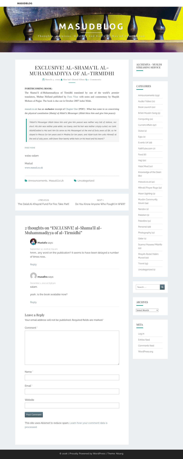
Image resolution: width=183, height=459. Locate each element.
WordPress (99, 453)
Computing (143, 119)
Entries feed (144, 339)
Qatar (141, 238)
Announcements (37, 180)
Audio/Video (144, 101)
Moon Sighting (145, 193)
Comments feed (146, 345)
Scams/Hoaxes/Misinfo (150, 244)
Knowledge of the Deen (149, 172)
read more (29, 148)
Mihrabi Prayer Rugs (148, 187)
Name (29, 371)
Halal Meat (143, 166)
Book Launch (144, 107)
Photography (144, 232)
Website (29, 399)
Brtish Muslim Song (147, 113)
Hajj (140, 160)
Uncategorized (86, 180)
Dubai (141, 131)
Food (140, 154)
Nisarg (119, 453)
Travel (141, 263)
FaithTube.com (145, 148)
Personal (142, 226)
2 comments (94, 79)
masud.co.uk (31, 109)
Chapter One (72, 109)
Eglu (140, 136)
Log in (141, 333)
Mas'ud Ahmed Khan (74, 79)
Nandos (142, 209)
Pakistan (142, 215)
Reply (33, 264)
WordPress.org (145, 351)
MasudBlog (24, 3)
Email (28, 385)
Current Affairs (145, 125)
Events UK (143, 142)
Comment (31, 327)
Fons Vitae (72, 96)
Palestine (142, 221)
